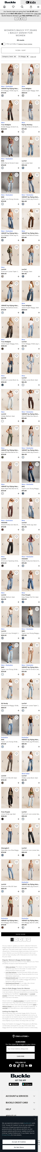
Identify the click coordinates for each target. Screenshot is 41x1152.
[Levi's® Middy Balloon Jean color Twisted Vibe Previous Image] (3, 578)
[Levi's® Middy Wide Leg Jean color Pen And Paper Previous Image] (24, 506)
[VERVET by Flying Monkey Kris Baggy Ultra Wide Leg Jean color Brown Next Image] (17, 904)
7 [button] (28, 937)
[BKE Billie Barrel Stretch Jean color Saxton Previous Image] (3, 144)
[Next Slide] (24, 16)
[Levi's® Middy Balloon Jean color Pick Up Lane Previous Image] (3, 398)
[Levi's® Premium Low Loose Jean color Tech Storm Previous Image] (24, 832)
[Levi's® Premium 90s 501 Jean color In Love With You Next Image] (17, 868)
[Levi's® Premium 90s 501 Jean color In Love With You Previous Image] (3, 868)
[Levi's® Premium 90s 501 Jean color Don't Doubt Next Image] (17, 759)
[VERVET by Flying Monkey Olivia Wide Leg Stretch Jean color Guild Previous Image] (24, 181)
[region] (19, 1134)
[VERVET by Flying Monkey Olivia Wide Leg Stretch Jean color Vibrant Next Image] (37, 434)
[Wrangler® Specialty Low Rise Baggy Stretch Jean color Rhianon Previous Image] (3, 832)
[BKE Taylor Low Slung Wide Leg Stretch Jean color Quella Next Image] (17, 723)
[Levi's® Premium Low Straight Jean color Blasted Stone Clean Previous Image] (3, 615)
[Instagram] (22, 1063)
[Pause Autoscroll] (20, 16)
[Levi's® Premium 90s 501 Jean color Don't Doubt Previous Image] (3, 759)
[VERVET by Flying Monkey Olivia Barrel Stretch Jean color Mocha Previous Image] (24, 651)
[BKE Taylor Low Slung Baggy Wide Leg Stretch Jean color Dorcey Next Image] (37, 470)
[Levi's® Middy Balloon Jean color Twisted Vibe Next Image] (17, 578)
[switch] (3, 42)
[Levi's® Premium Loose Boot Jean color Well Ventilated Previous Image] (3, 361)
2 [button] (16, 937)
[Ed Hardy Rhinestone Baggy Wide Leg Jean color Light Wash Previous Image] (3, 687)
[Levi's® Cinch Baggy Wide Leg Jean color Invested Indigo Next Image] (37, 325)
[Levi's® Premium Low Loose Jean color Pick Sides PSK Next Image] (37, 796)
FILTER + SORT (20, 48)
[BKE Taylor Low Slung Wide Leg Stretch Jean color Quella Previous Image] (3, 723)
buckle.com (28, 1123)
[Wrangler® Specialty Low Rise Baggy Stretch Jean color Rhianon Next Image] (17, 832)
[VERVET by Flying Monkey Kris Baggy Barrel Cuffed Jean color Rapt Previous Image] (24, 904)
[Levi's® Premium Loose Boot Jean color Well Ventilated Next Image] (17, 361)
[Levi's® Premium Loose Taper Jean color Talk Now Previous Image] (3, 253)
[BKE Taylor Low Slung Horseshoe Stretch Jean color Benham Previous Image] (3, 181)
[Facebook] (11, 1063)
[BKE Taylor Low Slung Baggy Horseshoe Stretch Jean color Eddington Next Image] (37, 615)
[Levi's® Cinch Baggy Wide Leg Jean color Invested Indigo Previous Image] (24, 325)
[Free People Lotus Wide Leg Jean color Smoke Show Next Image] (17, 796)
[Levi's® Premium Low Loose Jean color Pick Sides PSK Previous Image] (24, 796)
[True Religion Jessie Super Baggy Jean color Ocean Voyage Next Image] (37, 289)
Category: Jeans (7, 54)
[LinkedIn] (26, 1063)
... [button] (24, 937)
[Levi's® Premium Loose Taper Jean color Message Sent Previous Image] (24, 687)
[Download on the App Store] (13, 1082)
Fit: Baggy (22, 54)
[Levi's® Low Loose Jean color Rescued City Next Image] (37, 144)
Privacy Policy (6, 1135)
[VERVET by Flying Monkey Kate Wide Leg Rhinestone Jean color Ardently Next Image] (37, 723)
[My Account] (4, 7)
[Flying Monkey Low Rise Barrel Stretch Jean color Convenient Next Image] (37, 108)
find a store (22, 1034)
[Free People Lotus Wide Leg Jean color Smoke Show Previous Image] (3, 796)
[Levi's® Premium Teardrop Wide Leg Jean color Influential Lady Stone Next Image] (17, 542)
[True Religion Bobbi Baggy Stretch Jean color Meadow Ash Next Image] (17, 108)
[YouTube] (30, 1063)
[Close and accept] (35, 1119)
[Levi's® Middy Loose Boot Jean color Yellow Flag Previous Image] (24, 759)
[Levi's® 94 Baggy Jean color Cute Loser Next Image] (37, 253)
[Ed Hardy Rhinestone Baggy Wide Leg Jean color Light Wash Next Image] (17, 687)
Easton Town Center (25, 42)
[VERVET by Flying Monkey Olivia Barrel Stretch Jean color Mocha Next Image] (37, 651)
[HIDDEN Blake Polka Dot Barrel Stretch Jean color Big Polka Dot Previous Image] (24, 542)
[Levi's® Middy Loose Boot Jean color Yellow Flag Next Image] (37, 759)
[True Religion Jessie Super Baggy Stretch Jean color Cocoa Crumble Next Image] (17, 325)
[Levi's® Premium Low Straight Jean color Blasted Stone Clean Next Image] (17, 615)
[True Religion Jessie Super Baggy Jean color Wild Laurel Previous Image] (24, 72)
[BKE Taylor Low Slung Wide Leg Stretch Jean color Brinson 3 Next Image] (17, 651)
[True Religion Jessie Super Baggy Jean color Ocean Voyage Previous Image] (24, 289)
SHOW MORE (20, 932)
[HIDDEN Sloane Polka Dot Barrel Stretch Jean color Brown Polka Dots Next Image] (17, 506)
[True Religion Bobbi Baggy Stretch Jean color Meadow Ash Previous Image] (3, 108)
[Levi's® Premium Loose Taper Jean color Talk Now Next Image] (17, 253)
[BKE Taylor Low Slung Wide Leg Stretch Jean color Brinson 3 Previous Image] (3, 651)
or (22, 14)
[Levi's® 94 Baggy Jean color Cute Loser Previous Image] (24, 253)
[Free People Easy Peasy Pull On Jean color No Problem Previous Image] (24, 578)
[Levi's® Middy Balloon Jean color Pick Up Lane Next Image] (17, 398)
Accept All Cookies (19, 1142)
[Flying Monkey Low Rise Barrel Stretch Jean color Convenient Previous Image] (24, 108)
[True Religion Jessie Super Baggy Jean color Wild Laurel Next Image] (37, 72)
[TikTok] (18, 1063)
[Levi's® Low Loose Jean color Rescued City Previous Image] (24, 144)
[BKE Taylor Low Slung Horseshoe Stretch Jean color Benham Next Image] (17, 181)
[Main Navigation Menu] (38, 7)
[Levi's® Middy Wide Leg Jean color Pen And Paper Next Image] (37, 506)
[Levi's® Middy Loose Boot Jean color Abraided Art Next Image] (37, 361)
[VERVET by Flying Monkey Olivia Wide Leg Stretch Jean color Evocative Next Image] (37, 868)
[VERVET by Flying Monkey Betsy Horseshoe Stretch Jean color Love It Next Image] (17, 289)
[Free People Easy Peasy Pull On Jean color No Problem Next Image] (37, 578)
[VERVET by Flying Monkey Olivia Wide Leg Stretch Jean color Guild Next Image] (37, 181)
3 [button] (20, 937)
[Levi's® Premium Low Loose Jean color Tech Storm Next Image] (37, 832)
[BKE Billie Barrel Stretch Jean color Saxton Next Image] (17, 144)
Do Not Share (19, 1147)
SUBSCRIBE (20, 1054)
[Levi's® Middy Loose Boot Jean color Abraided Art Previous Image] (24, 361)
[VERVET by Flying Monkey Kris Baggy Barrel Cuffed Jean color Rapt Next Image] (37, 904)
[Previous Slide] (16, 16)
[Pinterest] (15, 1063)
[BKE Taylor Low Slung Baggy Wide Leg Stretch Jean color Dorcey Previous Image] (24, 470)
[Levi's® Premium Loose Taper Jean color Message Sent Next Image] (37, 687)
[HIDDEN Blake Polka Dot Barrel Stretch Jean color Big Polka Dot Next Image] (37, 542)
